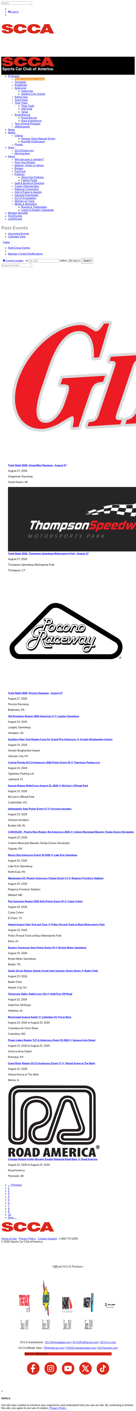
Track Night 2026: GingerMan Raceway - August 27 (37, 465)
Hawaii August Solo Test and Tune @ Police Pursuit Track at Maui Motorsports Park (56, 924)
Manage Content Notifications (25, 253)
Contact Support (47, 1238)
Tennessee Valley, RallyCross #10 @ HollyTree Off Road (40, 993)
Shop (11, 147)
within (63, 260)
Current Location (14, 260)
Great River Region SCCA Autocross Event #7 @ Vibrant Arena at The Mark (51, 1063)
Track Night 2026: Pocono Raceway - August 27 (35, 693)
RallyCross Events (19, 247)
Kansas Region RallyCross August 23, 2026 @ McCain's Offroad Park (48, 785)
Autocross (20, 88)
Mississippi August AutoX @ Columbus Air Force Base (39, 1017)
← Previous (15, 1185)
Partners (20, 174)
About (11, 156)
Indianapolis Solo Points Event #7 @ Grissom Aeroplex (39, 808)
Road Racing (22, 114)
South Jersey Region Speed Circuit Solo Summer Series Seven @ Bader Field (53, 970)
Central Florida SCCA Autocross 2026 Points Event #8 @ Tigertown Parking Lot (54, 762)
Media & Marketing (26, 204)
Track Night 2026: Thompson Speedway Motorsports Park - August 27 (48, 553)
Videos (19, 135)
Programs (13, 76)
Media (11, 132)
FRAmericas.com (54, 1348)
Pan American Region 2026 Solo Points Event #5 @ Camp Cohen (45, 901)
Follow (6, 242)
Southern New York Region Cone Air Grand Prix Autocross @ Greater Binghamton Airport (60, 739)
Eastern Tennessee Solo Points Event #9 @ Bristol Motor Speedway (47, 947)
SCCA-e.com (108, 1342)
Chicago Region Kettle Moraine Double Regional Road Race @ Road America (52, 1159)
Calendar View (17, 236)
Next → (12, 1217)
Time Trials (21, 102)
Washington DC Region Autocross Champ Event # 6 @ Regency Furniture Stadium (55, 878)
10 (9, 1214)
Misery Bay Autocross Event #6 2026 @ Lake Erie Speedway (42, 855)
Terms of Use (9, 1238)
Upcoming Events (18, 233)
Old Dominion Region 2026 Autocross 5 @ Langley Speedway (43, 716)
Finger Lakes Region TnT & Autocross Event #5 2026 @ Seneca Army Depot (51, 1040)
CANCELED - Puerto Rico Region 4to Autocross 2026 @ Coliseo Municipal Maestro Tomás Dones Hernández (71, 831)
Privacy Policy (27, 1238)
